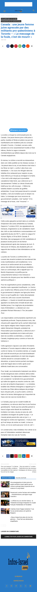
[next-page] (5, 525)
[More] (32, 46)
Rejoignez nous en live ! (19, 130)
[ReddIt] (28, 46)
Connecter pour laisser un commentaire (19, 536)
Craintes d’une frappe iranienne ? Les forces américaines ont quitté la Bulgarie (22, 511)
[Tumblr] (21, 586)
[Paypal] (16, 586)
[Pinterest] (16, 46)
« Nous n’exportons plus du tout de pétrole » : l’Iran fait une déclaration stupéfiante (21, 519)
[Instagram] (11, 586)
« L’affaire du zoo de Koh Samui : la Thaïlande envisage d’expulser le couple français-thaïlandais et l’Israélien (23, 503)
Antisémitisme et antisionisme (11, 21)
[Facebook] (8, 46)
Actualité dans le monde (12, 16)
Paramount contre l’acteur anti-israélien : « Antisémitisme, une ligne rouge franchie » (23, 494)
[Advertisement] (18, 4)
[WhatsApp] (20, 46)
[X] (12, 46)
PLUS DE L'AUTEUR (21, 478)
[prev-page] (2, 525)
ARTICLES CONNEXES (8, 478)
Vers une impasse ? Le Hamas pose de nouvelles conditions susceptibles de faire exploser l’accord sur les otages (9, 469)
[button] (4, 11)
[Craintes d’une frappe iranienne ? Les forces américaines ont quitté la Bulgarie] (5, 511)
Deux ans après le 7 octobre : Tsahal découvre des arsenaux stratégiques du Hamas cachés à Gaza (27, 469)
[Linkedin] (24, 46)
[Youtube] (30, 586)
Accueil (2, 16)
